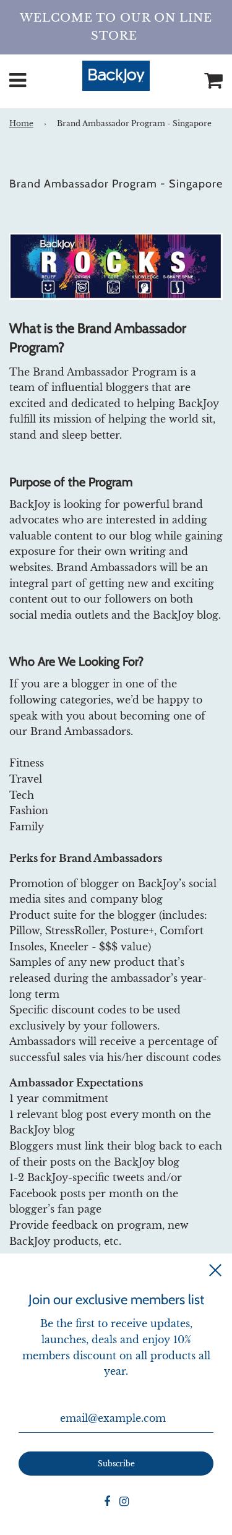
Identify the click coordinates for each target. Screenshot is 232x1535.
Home (21, 123)
